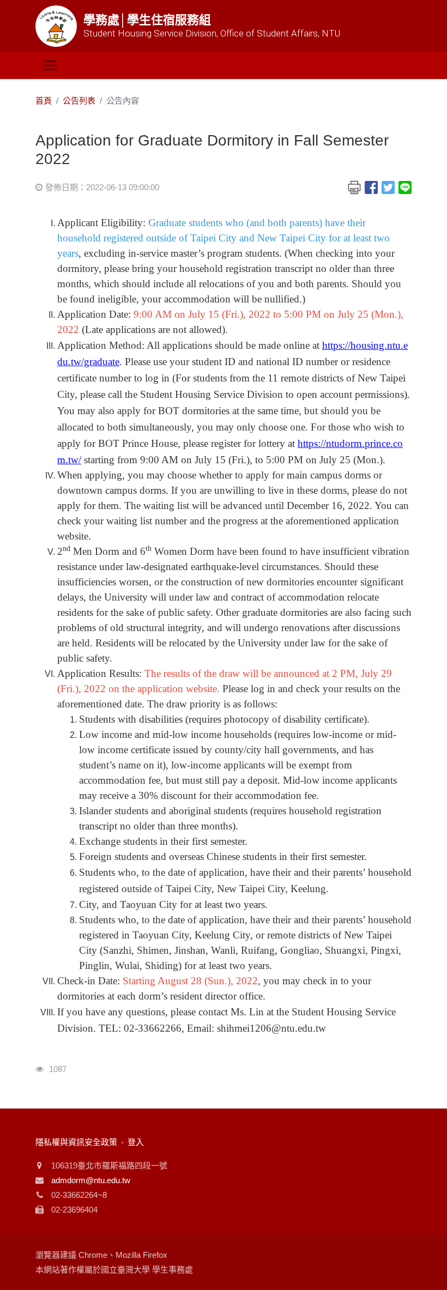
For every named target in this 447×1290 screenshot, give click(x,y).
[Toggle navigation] (50, 65)
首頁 (43, 100)
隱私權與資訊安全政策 (76, 1142)
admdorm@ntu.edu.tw (90, 1180)
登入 (136, 1142)
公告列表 (79, 100)
